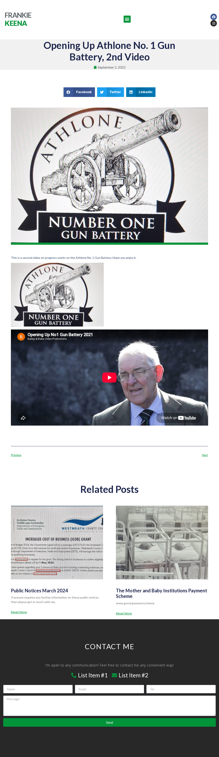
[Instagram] (213, 23)
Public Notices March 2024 (39, 590)
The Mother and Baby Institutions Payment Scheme (161, 593)
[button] (127, 19)
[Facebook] (213, 17)
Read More (19, 612)
